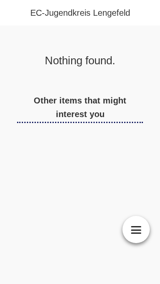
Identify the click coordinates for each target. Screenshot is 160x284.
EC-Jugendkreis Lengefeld (80, 12)
